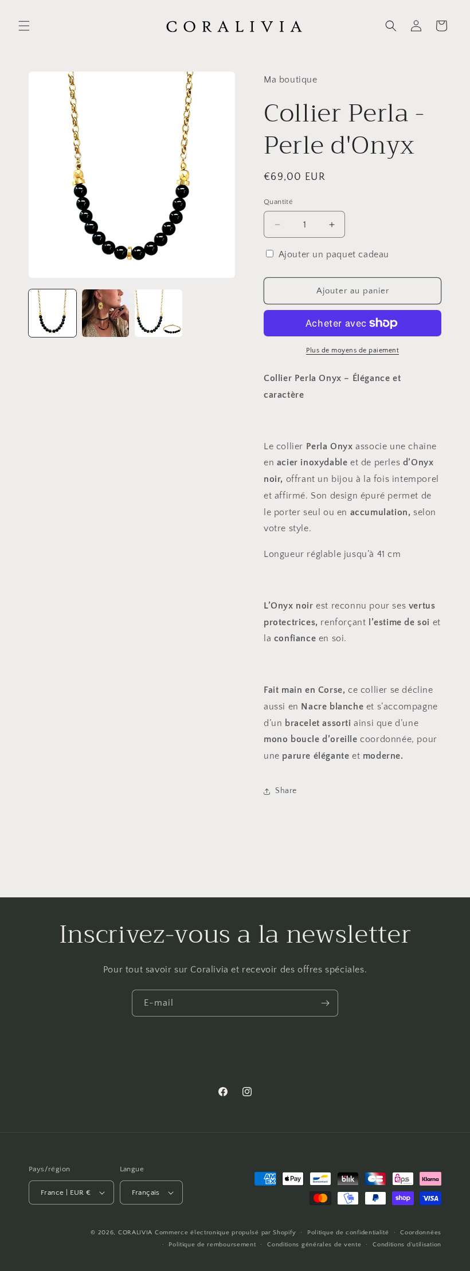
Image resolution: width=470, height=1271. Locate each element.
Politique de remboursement (212, 1244)
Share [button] (286, 790)
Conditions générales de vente (314, 1244)
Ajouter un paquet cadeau (334, 254)
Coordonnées (420, 1232)
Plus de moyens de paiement (352, 350)
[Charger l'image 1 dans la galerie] (52, 313)
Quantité (278, 202)
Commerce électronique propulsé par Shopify (225, 1232)
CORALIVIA (135, 1232)
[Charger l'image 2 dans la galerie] (106, 313)
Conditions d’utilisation (407, 1244)
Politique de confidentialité (348, 1232)
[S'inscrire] (325, 1003)
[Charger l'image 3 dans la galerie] (158, 313)
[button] (24, 25)
